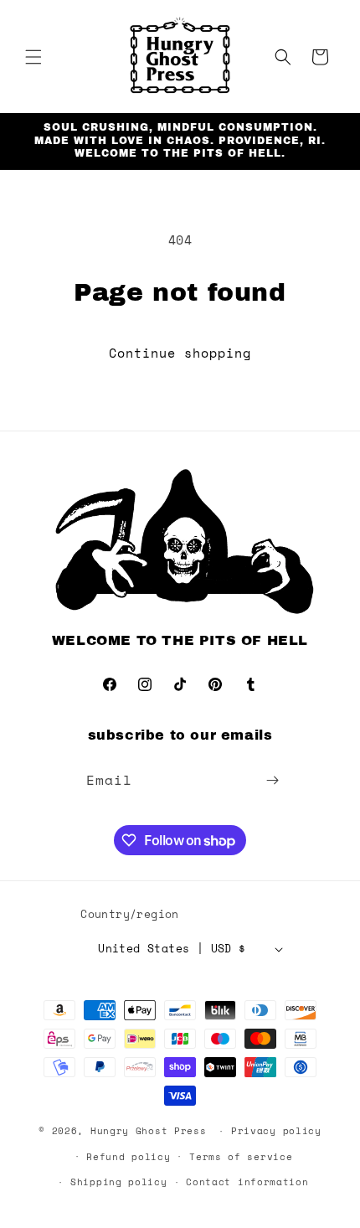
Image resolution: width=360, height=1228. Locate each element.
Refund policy (128, 1157)
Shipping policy (118, 1182)
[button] (33, 57)
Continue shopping (180, 352)
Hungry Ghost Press (148, 1131)
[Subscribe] (273, 780)
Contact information (247, 1182)
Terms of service (240, 1157)
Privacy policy (276, 1131)
